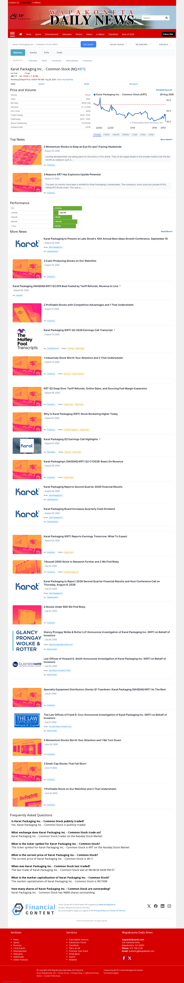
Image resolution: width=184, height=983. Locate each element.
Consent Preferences (12, 981)
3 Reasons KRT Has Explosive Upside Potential (72, 174)
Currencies (56, 60)
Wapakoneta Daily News (62, 970)
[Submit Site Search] (166, 17)
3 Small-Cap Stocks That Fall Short (65, 763)
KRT (81, 69)
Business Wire (52, 649)
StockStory (51, 165)
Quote (42, 84)
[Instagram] (169, 909)
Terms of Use (63, 973)
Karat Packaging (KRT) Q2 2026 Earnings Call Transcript (79, 330)
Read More (166, 231)
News (44, 60)
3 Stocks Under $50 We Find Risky (64, 606)
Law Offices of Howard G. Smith (59, 670)
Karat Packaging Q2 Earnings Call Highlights (72, 439)
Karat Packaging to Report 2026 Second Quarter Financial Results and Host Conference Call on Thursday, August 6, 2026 (102, 583)
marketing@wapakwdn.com (141, 951)
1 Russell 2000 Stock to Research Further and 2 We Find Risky (81, 561)
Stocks (33, 52)
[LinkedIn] (162, 909)
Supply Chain (68, 404)
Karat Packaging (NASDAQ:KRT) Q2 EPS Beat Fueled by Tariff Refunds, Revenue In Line (67, 286)
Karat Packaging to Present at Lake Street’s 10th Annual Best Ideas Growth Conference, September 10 (106, 238)
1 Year (134, 134)
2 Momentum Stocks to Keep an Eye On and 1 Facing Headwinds (83, 146)
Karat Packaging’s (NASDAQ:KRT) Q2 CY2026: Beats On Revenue (83, 461)
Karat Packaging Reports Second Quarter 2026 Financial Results (83, 486)
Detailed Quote (163, 90)
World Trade (80, 348)
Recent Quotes (117, 44)
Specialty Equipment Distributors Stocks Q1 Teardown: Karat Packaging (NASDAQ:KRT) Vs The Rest (105, 689)
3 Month (125, 134)
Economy (67, 374)
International (72, 60)
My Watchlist (141, 44)
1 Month (116, 134)
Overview (32, 60)
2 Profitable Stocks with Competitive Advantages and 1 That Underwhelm (89, 304)
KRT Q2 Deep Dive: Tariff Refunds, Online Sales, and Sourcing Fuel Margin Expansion (95, 388)
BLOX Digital (113, 973)
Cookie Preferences (52, 976)
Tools (59, 52)
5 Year (151, 134)
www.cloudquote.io (107, 904)
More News (166, 139)
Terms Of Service (117, 910)
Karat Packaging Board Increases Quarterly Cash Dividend (79, 508)
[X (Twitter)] (149, 909)
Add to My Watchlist (65, 79)
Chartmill (19, 295)
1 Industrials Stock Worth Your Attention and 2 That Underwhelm (83, 357)
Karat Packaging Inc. (56, 247)
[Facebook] (156, 909)
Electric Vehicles (78, 374)
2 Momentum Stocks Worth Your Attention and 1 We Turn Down (82, 740)
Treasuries (87, 60)
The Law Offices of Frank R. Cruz (60, 726)
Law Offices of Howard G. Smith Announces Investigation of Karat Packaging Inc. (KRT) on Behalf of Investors (105, 660)
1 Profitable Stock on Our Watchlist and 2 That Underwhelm (80, 788)
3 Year (142, 134)
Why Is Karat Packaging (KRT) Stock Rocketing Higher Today (81, 413)
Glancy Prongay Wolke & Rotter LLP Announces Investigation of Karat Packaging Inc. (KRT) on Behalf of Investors (107, 634)
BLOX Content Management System (128, 970)
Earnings (71, 348)
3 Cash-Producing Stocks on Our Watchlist (70, 260)
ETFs (46, 52)
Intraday (97, 134)
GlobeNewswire (52, 251)
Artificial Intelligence (71, 430)
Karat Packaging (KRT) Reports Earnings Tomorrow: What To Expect (85, 536)
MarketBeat (51, 452)
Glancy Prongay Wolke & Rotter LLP (60, 645)
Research (133, 84)
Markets (18, 52)
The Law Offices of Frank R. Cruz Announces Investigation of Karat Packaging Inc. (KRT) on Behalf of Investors (105, 716)
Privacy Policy (100, 910)
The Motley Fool (52, 348)
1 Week (106, 134)
